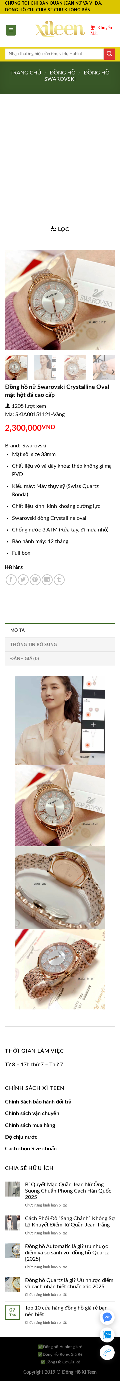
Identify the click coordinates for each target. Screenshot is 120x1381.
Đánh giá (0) (24, 659)
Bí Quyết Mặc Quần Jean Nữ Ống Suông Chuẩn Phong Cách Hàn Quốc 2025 (68, 1191)
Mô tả (17, 631)
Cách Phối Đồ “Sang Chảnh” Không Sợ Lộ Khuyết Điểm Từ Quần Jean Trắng (70, 1221)
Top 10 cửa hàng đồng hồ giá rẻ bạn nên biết (66, 1311)
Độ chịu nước (21, 1137)
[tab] (60, 630)
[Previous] (16, 300)
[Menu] (11, 30)
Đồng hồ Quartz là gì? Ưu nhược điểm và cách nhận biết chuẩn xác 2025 (69, 1283)
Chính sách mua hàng (30, 1125)
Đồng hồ (63, 72)
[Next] (104, 300)
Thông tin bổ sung (33, 645)
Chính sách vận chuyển (32, 1113)
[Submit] (109, 54)
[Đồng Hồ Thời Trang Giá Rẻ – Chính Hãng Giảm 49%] (60, 30)
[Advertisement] (60, 157)
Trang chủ (25, 72)
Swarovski (34, 445)
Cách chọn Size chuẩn (31, 1148)
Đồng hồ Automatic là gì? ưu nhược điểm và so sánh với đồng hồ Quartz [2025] (67, 1253)
